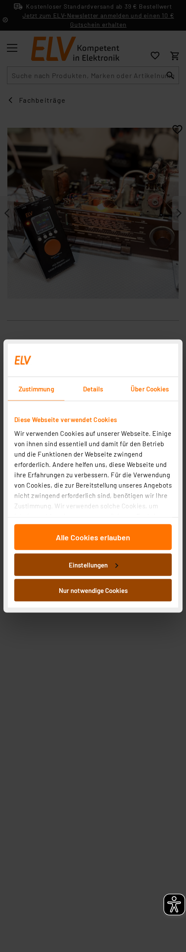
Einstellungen (88, 564)
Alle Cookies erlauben (93, 537)
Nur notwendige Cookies (93, 590)
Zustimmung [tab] (36, 389)
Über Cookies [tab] (150, 389)
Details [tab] (93, 389)
